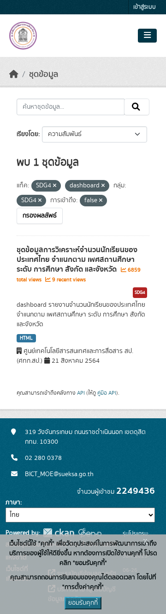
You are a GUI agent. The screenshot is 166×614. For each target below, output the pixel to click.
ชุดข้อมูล (43, 74)
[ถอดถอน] (54, 186)
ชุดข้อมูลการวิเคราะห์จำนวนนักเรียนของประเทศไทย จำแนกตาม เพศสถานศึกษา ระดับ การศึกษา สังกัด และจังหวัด (77, 259)
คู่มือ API (106, 393)
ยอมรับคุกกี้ (83, 603)
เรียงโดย (27, 134)
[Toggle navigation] (147, 36)
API (81, 393)
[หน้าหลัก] (13, 74)
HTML (26, 338)
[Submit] (136, 107)
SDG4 (140, 292)
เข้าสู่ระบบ (144, 7)
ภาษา (13, 502)
